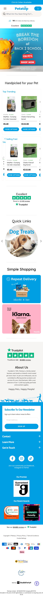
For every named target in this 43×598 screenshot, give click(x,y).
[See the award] (11, 512)
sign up (21, 426)
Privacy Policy (21, 535)
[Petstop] (21, 8)
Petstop (13, 536)
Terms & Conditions (33, 535)
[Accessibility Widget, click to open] (36, 583)
